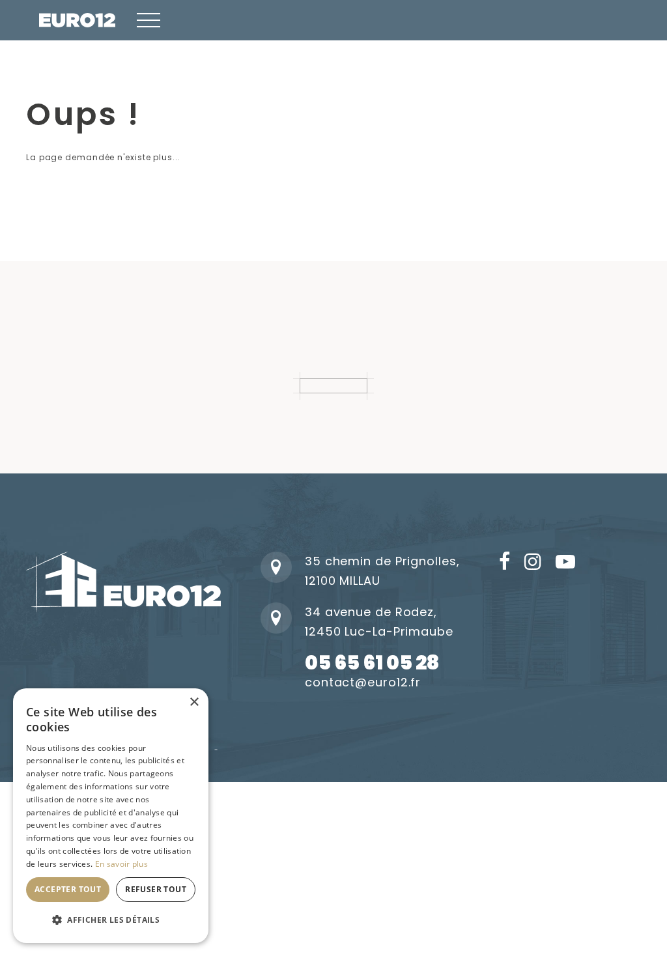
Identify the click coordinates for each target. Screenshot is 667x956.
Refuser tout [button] (155, 889)
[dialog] (110, 815)
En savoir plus (121, 863)
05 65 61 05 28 (372, 663)
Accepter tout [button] (68, 889)
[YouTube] (566, 563)
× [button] (194, 702)
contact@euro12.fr (363, 682)
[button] (148, 20)
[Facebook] (505, 563)
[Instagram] (533, 563)
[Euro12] (77, 20)
